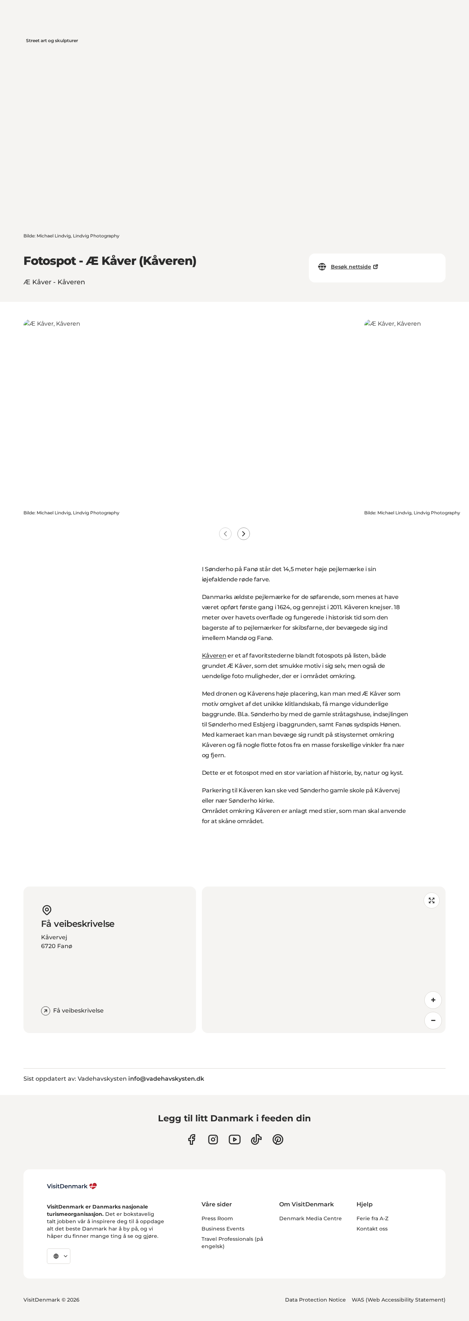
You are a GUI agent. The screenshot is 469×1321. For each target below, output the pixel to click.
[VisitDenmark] (72, 1186)
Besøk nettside (351, 266)
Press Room (217, 1218)
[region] (324, 960)
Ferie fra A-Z (372, 1218)
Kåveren (214, 655)
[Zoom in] (433, 1000)
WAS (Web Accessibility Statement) (399, 1299)
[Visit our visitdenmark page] (234, 1139)
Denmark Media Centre (310, 1218)
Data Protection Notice (315, 1299)
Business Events (223, 1228)
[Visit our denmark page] (191, 1139)
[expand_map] (432, 900)
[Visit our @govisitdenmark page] (256, 1139)
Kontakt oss (372, 1228)
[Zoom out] (433, 1020)
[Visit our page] (213, 1139)
